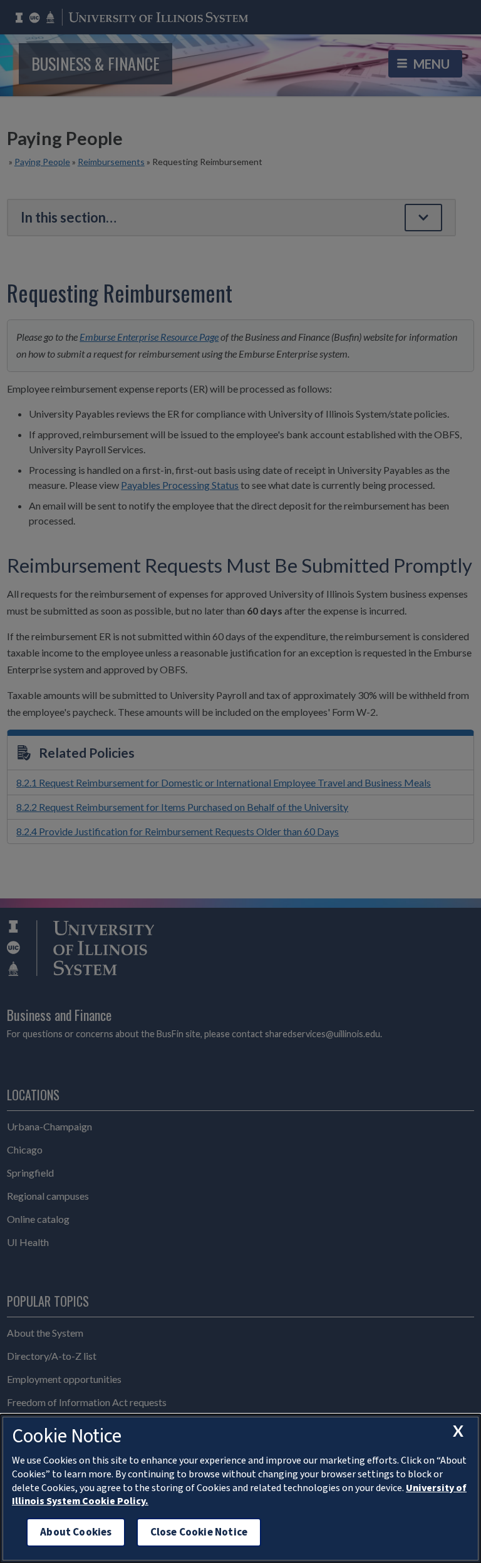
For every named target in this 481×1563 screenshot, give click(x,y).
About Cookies (75, 1532)
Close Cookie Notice (198, 1532)
